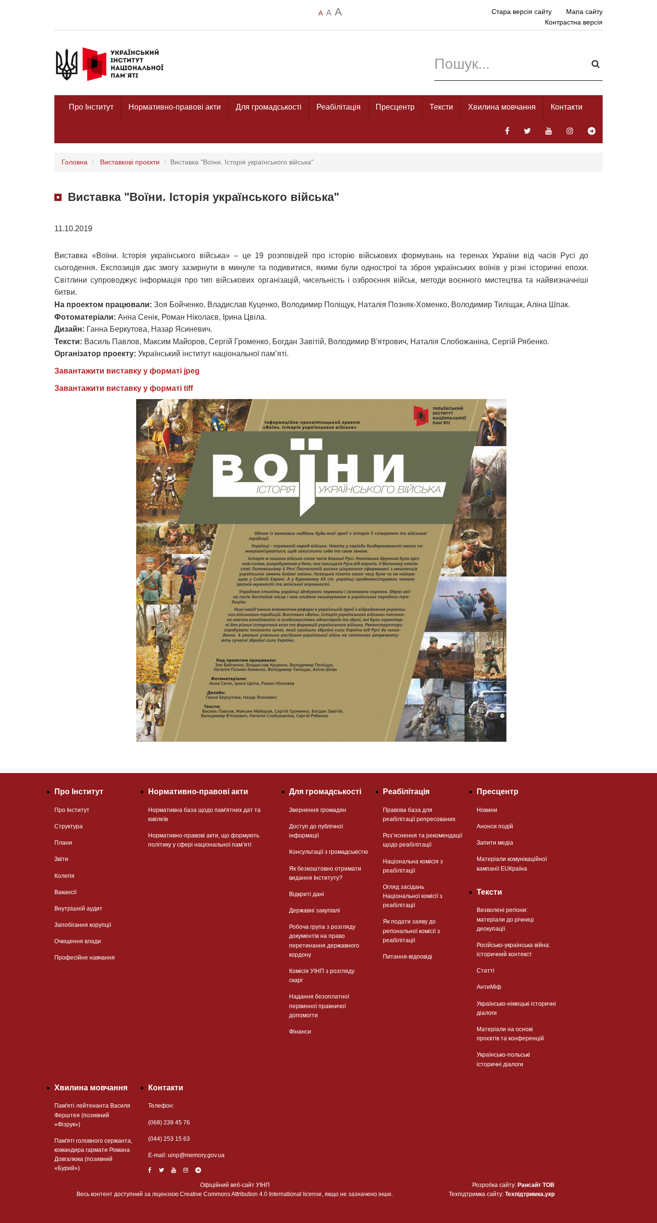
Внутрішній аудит (78, 908)
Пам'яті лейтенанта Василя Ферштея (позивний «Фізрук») (92, 1114)
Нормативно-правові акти (174, 107)
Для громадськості (269, 107)
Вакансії (65, 892)
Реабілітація (338, 107)
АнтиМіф (489, 987)
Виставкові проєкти (130, 162)
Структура (68, 826)
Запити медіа (495, 842)
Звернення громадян (317, 810)
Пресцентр (395, 107)
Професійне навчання (84, 957)
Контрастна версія (574, 22)
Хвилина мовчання (502, 107)
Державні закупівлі (314, 910)
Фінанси (300, 1031)
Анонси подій (495, 826)
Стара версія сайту (522, 11)
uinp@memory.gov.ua (196, 1155)
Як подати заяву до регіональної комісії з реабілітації (411, 930)
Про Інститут (91, 107)
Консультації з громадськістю (328, 852)
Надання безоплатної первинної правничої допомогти (319, 1005)
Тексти (441, 107)
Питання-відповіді (407, 956)
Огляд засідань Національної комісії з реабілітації (412, 896)
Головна (75, 162)
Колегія (64, 876)
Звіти (61, 859)
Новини (487, 810)
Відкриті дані (306, 894)
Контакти (566, 107)
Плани (63, 842)
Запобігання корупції (82, 925)
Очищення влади (77, 941)
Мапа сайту (584, 11)
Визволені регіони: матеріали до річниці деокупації (505, 919)
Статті (485, 970)
